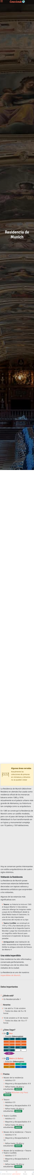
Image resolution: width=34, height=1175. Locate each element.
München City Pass (20, 1092)
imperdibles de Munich (10, 975)
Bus (11, 1033)
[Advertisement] (17, 845)
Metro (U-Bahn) (16, 1058)
